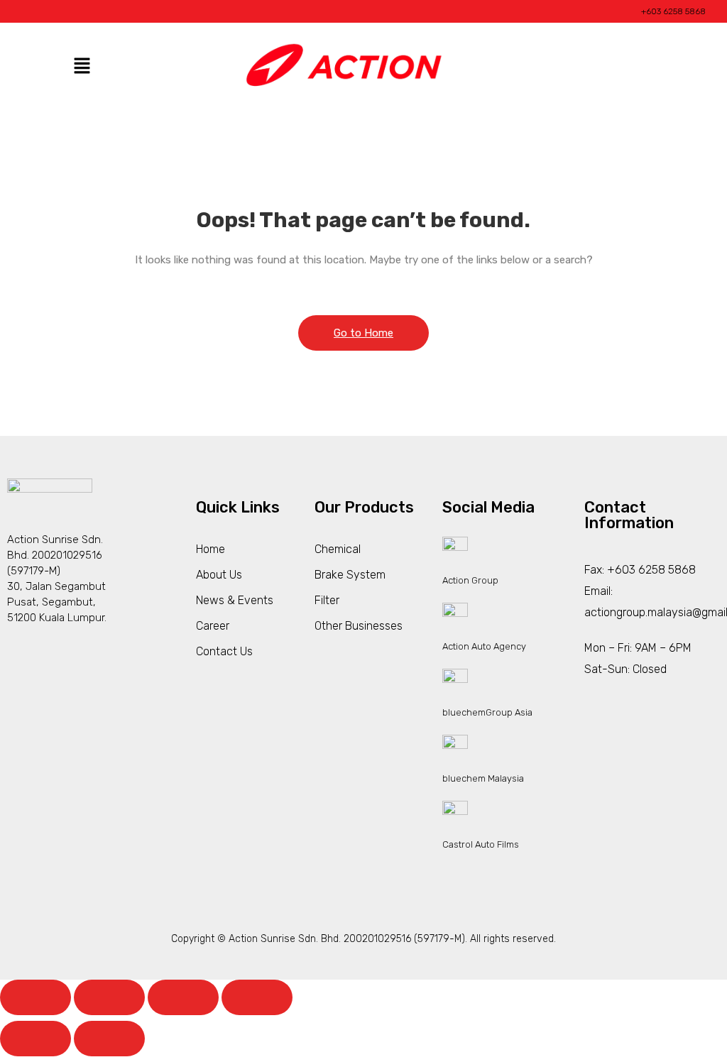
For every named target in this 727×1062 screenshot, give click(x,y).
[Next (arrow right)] (109, 1038)
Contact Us (224, 651)
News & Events (234, 600)
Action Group (470, 580)
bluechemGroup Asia (487, 712)
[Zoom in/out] (35, 997)
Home (210, 549)
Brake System (350, 574)
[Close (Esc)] (257, 997)
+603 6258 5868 (673, 11)
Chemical (338, 549)
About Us (219, 574)
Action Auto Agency (484, 646)
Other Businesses (359, 626)
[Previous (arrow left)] (35, 1038)
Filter (327, 600)
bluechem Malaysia (483, 778)
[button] (82, 67)
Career (212, 626)
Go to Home (363, 333)
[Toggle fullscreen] (109, 997)
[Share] (183, 997)
